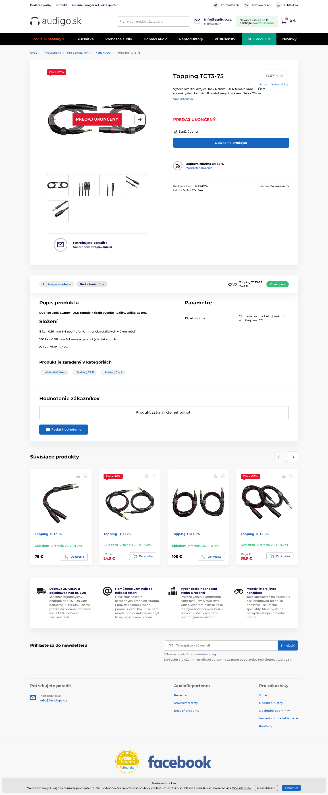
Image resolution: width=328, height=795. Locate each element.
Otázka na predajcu (231, 143)
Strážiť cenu (188, 132)
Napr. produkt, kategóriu (145, 21)
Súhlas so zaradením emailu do (190, 654)
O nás (263, 695)
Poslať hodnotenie (65, 429)
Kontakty (265, 726)
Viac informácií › (185, 99)
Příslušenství (52, 52)
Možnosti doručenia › (200, 167)
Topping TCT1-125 (186, 534)
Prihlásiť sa (290, 5)
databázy (210, 654)
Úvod (33, 52)
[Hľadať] (122, 22)
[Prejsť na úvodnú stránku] (55, 21)
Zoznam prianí (261, 5)
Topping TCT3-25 (48, 534)
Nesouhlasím (266, 788)
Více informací (241, 788)
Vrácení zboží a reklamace (278, 718)
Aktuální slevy (55, 372)
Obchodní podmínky (274, 710)
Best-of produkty (186, 710)
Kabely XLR (85, 372)
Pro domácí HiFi (78, 52)
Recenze (180, 695)
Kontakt (61, 5)
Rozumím (291, 788)
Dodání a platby (40, 5)
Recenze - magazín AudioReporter (94, 5)
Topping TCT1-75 (117, 534)
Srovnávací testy (186, 703)
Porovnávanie (230, 5)
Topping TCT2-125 (255, 534)
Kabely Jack (103, 52)
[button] (139, 119)
